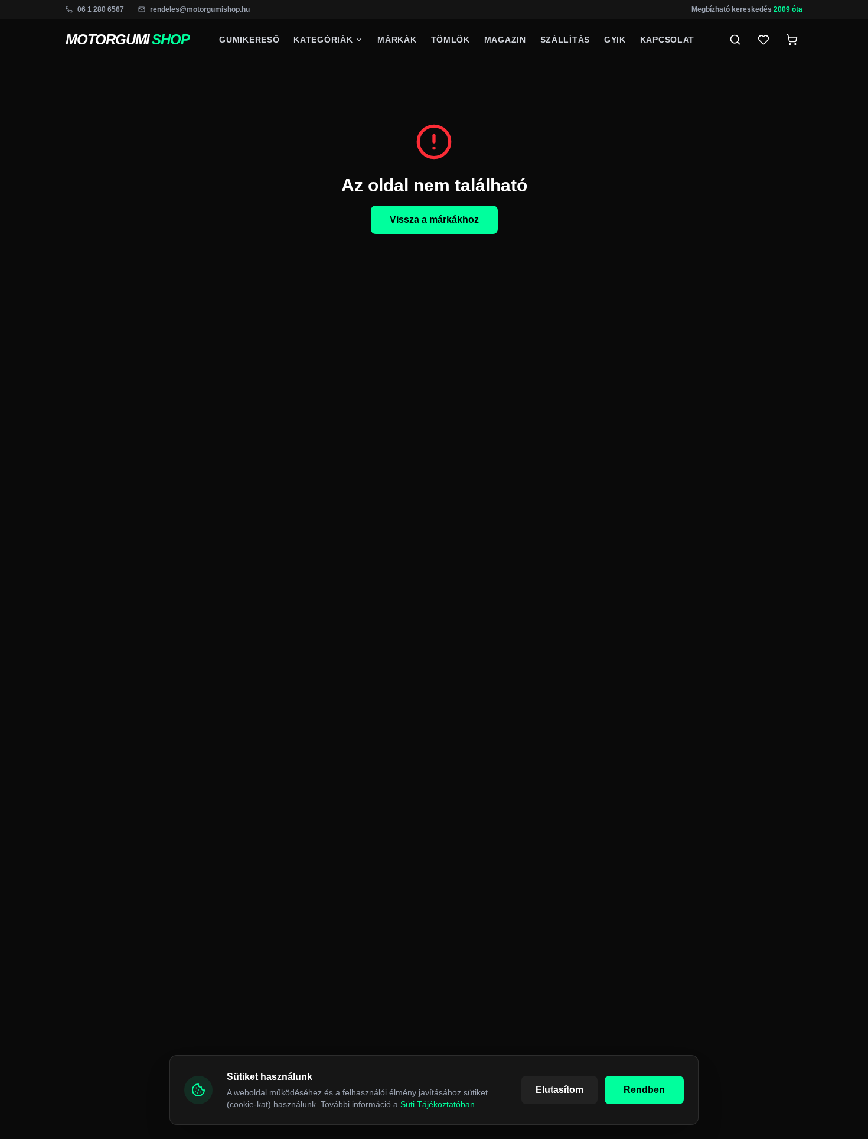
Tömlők (450, 39)
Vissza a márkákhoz (434, 219)
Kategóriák (323, 39)
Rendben (644, 1090)
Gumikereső (249, 39)
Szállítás (565, 39)
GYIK (615, 39)
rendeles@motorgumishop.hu (200, 9)
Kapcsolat (667, 39)
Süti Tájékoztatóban (437, 1104)
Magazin (505, 39)
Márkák (396, 39)
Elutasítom (559, 1090)
